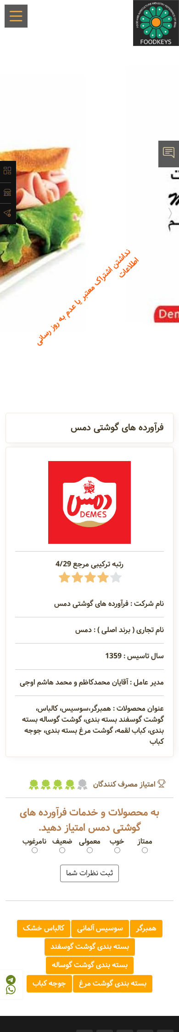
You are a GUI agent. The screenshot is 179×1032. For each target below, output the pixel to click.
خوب (117, 841)
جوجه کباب (49, 983)
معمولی (90, 841)
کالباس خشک (43, 928)
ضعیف (62, 841)
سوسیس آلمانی (100, 928)
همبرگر (146, 928)
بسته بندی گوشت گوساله (90, 965)
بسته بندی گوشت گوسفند (89, 946)
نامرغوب (34, 841)
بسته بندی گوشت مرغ (112, 983)
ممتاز (144, 841)
